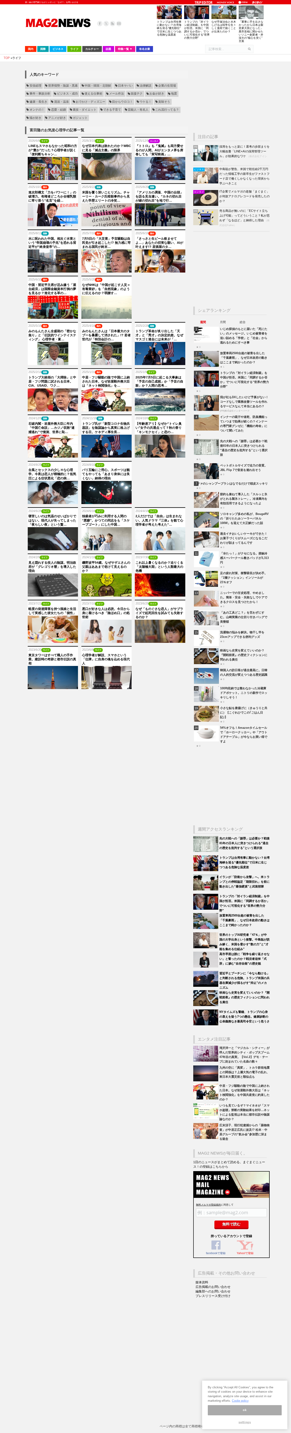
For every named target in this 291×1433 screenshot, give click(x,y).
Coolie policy (240, 1400)
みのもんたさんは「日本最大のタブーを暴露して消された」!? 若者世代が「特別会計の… (106, 335)
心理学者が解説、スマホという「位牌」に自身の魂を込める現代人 (106, 659)
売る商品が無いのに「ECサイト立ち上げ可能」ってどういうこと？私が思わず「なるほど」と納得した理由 (244, 215)
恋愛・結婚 (58, 109)
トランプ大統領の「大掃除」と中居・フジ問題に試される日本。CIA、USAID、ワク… (52, 381)
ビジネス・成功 (67, 93)
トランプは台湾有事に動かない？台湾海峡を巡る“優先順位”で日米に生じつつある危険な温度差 (169, 28)
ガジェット (80, 117)
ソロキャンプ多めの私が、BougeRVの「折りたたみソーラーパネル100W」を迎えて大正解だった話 (244, 518)
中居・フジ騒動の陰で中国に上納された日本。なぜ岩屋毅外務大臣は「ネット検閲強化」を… (106, 381)
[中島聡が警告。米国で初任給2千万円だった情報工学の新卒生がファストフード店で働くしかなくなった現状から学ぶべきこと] (206, 182)
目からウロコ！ (122, 101)
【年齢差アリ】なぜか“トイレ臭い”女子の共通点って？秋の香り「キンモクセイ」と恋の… (158, 428)
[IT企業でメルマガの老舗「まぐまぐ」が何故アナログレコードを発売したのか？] (206, 205)
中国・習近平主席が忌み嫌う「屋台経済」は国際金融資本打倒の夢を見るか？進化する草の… (52, 289)
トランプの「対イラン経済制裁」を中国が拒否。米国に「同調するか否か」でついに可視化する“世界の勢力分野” (197, 29)
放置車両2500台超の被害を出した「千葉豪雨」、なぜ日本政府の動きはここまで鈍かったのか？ (243, 357)
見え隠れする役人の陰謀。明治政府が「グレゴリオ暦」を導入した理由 (52, 567)
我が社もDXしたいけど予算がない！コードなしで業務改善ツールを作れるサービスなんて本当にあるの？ (244, 401)
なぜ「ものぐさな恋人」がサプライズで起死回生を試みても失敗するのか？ (159, 613)
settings (244, 1422)
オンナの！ (37, 109)
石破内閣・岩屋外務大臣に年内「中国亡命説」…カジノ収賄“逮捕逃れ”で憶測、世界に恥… (51, 428)
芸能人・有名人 (138, 109)
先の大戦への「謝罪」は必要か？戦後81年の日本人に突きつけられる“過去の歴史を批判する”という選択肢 (244, 843)
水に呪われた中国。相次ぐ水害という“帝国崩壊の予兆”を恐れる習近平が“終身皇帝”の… (52, 243)
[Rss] (112, 23)
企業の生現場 (167, 85)
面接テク (137, 93)
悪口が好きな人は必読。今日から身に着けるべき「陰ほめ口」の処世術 (106, 613)
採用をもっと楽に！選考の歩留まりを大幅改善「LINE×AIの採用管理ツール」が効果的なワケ (244, 151)
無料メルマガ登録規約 (208, 1204)
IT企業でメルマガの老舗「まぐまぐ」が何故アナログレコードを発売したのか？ (244, 196)
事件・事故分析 (40, 93)
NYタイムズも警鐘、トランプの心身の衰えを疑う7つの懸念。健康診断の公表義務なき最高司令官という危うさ (244, 1016)
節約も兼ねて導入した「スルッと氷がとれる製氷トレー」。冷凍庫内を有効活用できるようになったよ (243, 498)
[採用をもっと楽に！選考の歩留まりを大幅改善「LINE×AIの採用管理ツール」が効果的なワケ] (206, 160)
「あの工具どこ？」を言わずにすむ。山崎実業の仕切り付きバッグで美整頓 (243, 617)
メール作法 (116, 93)
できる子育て (112, 109)
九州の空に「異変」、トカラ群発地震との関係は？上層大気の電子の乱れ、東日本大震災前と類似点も (244, 1072)
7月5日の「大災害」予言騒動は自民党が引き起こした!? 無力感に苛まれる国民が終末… (106, 243)
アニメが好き (57, 117)
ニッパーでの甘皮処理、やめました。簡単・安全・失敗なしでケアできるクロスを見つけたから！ (243, 597)
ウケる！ (145, 101)
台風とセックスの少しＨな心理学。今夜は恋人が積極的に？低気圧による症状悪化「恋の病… (52, 474)
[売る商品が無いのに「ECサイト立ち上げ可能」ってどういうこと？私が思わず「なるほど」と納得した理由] (206, 224)
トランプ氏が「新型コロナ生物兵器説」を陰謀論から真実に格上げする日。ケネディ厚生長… (106, 428)
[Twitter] (106, 23)
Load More (106, 698)
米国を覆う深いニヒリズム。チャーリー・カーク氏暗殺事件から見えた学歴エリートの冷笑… (106, 196)
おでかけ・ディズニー (90, 101)
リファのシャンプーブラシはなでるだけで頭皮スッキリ (231, 483)
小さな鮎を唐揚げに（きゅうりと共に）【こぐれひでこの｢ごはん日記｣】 (243, 712)
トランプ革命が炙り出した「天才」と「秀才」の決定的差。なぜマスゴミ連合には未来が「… (159, 335)
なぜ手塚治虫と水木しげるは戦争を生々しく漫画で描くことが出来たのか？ (223, 26)
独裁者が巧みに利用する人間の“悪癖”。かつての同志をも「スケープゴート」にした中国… (106, 520)
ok (244, 1410)
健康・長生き (38, 101)
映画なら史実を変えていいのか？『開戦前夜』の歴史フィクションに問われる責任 (243, 655)
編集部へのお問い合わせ (213, 1291)
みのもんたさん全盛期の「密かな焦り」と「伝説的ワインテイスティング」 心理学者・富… (52, 335)
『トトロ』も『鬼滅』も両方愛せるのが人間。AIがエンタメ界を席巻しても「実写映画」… (159, 150)
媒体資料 (202, 1282)
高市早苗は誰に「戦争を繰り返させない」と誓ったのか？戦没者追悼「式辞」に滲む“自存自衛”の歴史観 (244, 958)
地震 (174, 93)
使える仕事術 (93, 93)
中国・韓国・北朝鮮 (98, 85)
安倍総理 (35, 85)
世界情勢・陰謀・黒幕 (63, 85)
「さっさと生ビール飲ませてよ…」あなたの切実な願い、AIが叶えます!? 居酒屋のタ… (159, 243)
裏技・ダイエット (84, 109)
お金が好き (156, 93)
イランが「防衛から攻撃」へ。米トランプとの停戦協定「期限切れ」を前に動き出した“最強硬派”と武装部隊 (244, 881)
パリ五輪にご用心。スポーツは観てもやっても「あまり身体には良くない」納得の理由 (106, 474)
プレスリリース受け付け (213, 1296)
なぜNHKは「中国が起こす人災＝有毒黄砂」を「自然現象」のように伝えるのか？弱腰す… (106, 289)
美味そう (164, 101)
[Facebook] (100, 23)
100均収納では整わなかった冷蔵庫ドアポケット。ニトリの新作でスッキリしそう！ (243, 693)
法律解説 (145, 85)
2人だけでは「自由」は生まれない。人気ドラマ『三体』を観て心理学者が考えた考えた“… (159, 520)
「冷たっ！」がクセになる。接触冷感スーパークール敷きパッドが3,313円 (244, 558)
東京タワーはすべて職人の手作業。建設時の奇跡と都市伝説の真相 (52, 659)
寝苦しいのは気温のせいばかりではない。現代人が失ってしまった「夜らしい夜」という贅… (52, 520)
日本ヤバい (125, 85)
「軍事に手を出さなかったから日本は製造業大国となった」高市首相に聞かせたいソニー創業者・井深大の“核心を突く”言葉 (251, 31)
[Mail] (119, 23)
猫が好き (35, 117)
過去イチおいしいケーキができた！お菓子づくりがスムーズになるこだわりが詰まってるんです (243, 538)
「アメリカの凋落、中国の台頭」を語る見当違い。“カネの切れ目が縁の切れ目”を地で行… (159, 196)
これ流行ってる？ (167, 109)
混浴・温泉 (61, 101)
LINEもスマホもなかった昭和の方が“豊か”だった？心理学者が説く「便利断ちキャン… (52, 150)
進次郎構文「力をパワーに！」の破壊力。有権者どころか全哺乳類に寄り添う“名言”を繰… (52, 196)
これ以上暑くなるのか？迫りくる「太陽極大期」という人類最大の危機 (159, 567)
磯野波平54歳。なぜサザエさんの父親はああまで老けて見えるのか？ (106, 567)
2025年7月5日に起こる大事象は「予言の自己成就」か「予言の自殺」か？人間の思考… (159, 381)
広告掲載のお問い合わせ (213, 1287)
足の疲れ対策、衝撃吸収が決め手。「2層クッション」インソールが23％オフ (243, 577)
